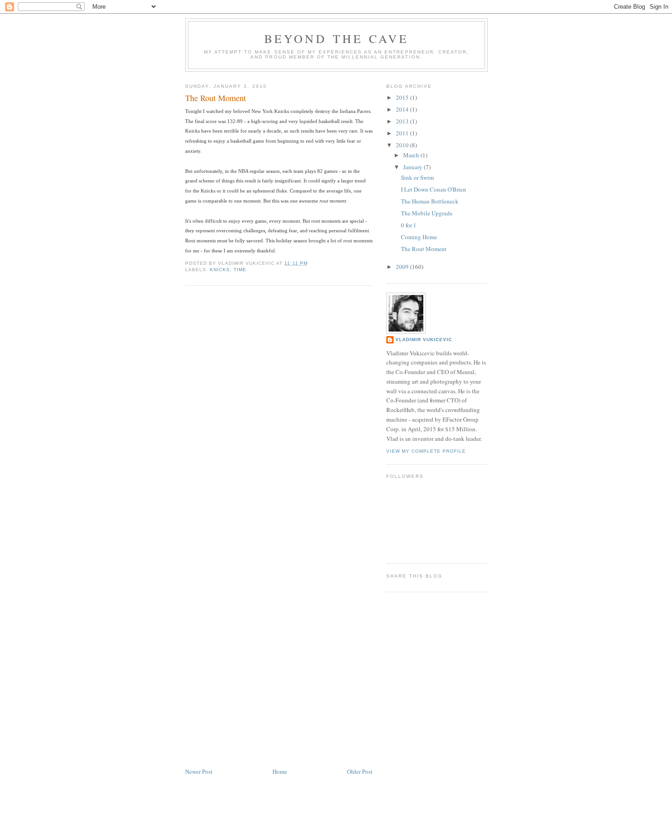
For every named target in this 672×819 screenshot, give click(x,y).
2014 (403, 109)
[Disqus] (279, 409)
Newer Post (199, 771)
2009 (403, 266)
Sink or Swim (417, 177)
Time (240, 269)
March (412, 155)
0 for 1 (408, 225)
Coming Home (419, 237)
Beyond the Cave (336, 38)
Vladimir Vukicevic (423, 339)
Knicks (220, 269)
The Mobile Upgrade (427, 213)
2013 (403, 121)
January (413, 167)
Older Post (360, 771)
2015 (403, 97)
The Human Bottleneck (430, 201)
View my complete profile (426, 451)
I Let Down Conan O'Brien (433, 189)
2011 (403, 133)
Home (279, 771)
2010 (403, 145)
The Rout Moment (215, 97)
